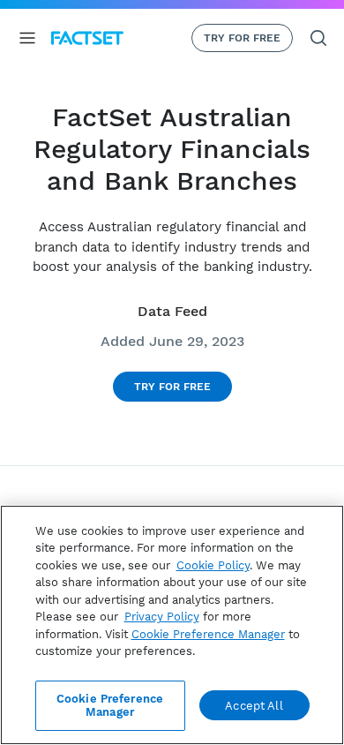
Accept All (253, 705)
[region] (172, 625)
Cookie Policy (213, 565)
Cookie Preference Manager (109, 705)
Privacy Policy (161, 616)
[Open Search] (318, 38)
